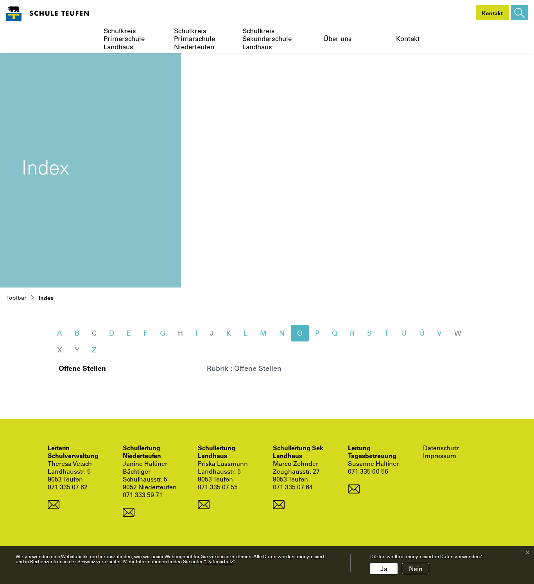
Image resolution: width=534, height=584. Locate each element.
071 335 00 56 (368, 471)
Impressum (439, 456)
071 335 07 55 (218, 487)
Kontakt (408, 39)
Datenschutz (441, 448)
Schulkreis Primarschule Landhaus (124, 39)
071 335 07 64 (293, 487)
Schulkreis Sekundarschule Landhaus (267, 39)
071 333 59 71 (143, 495)
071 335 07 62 (68, 487)
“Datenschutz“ (219, 561)
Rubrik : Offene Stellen (244, 368)
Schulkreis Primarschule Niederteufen (194, 39)
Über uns (337, 39)
